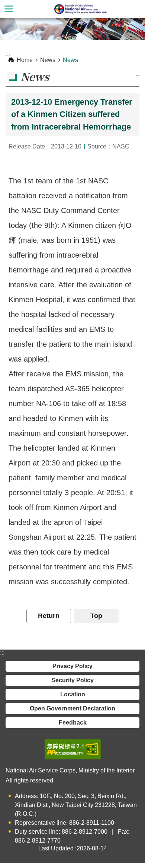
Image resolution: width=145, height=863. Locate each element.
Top (96, 616)
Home (25, 60)
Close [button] (9, 9)
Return (48, 616)
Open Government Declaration (72, 708)
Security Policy (72, 680)
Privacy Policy (72, 666)
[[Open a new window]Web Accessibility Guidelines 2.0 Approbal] (73, 749)
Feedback (73, 722)
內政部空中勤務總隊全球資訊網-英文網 (81, 9)
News (47, 60)
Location (72, 694)
